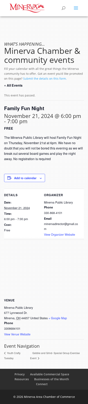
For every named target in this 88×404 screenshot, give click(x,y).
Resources (22, 379)
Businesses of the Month (51, 379)
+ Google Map (58, 318)
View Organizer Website (59, 234)
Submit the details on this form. (45, 78)
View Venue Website (17, 334)
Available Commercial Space (49, 374)
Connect (42, 384)
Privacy (20, 374)
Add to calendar (25, 178)
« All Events (13, 85)
